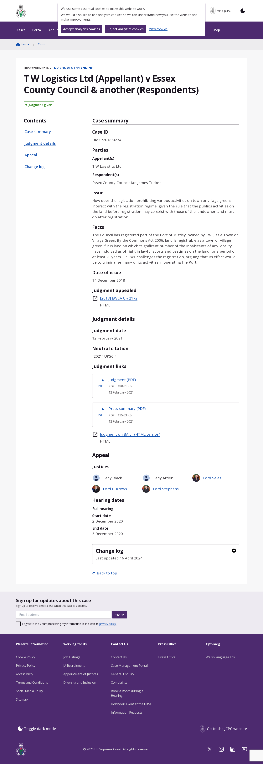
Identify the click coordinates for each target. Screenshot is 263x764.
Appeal (30, 154)
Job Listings (71, 657)
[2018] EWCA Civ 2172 (118, 298)
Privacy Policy (25, 665)
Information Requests (126, 712)
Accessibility (24, 674)
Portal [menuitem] (37, 30)
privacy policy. (107, 624)
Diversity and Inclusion (79, 682)
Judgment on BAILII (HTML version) (130, 434)
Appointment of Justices (80, 674)
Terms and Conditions (32, 682)
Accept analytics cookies (81, 29)
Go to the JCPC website (227, 728)
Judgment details (40, 143)
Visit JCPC (224, 11)
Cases (41, 44)
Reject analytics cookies (126, 29)
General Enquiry (122, 674)
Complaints (119, 682)
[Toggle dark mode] (243, 11)
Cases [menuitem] (21, 30)
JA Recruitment (74, 665)
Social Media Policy (29, 691)
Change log (34, 166)
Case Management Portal (129, 665)
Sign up (119, 614)
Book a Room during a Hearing (127, 693)
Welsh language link (220, 657)
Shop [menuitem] (216, 30)
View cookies (158, 29)
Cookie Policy (25, 657)
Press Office (166, 657)
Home (25, 44)
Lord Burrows (115, 488)
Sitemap (22, 699)
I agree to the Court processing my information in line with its (69, 624)
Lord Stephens (166, 488)
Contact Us (119, 657)
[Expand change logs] (234, 550)
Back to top (107, 573)
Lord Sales (212, 477)
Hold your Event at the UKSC (131, 704)
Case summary (37, 131)
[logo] (21, 11)
